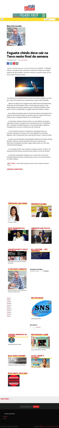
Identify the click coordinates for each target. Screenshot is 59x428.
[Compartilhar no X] (11, 63)
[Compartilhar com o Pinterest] (14, 63)
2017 (9, 314)
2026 (9, 298)
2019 (9, 311)
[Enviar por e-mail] (17, 63)
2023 (9, 303)
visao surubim (23, 60)
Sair (5, 418)
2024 (9, 302)
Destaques (37, 327)
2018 (9, 313)
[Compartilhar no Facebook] (8, 63)
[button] (2, 19)
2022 (9, 305)
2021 (9, 307)
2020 (9, 309)
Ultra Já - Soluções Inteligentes (49, 426)
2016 (9, 316)
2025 (9, 300)
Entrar (5, 416)
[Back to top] (55, 424)
